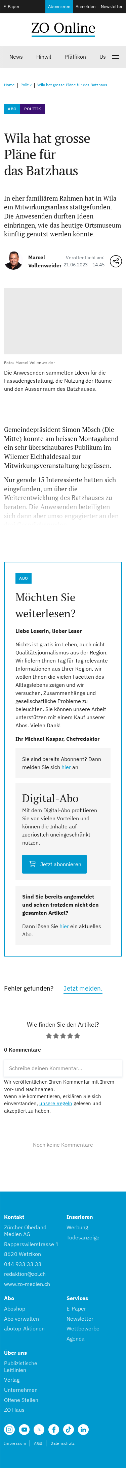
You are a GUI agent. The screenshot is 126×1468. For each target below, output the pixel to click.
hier (66, 767)
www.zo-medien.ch (27, 1284)
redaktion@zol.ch (25, 1273)
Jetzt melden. (83, 988)
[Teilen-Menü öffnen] (116, 261)
